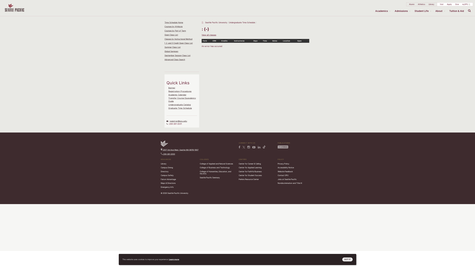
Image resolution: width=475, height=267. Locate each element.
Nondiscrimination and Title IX (290, 183)
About (438, 11)
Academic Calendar (177, 95)
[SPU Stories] (283, 146)
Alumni (411, 4)
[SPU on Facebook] (239, 147)
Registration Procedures (179, 91)
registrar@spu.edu (178, 121)
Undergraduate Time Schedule (242, 22)
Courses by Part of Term (175, 31)
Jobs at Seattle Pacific (287, 179)
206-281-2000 (169, 154)
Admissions (401, 11)
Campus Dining (167, 168)
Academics (381, 11)
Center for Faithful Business (250, 171)
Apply (449, 4)
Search (469, 9)
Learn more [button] (174, 259)
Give (457, 4)
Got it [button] (347, 259)
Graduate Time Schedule (180, 108)
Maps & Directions (168, 183)
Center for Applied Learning (250, 168)
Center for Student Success (250, 175)
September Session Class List (177, 55)
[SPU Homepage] (164, 146)
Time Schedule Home (174, 22)
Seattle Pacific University (216, 22)
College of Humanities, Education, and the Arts (215, 172)
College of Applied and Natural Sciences (216, 164)
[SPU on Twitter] (244, 147)
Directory (164, 171)
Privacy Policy (283, 164)
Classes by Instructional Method (178, 39)
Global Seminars (171, 51)
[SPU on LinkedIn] (259, 147)
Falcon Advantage (168, 179)
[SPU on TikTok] (264, 146)
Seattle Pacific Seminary (210, 178)
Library (431, 4)
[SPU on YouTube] (253, 147)
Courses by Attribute (174, 26)
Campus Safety (167, 175)
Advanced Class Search (175, 59)
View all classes (209, 35)
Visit (441, 4)
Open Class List (171, 35)
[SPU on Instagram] (248, 147)
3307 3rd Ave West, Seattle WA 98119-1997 (180, 150)
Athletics (421, 4)
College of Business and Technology (215, 168)
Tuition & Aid (456, 11)
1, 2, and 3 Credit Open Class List (179, 43)
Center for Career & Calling (250, 164)
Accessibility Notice (286, 168)
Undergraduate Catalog (179, 104)
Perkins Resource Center (249, 179)
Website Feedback (285, 171)
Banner (171, 88)
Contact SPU (283, 175)
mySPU (465, 4)
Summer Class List (173, 47)
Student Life (422, 11)
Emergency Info (167, 187)
